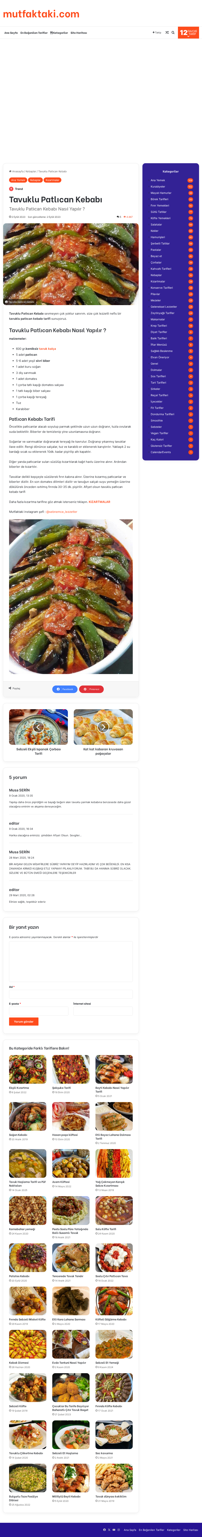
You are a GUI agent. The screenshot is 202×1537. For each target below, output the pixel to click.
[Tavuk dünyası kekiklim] (114, 1478)
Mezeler (156, 300)
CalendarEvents (161, 452)
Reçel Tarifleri (159, 395)
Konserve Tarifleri (162, 287)
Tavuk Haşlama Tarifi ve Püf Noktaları (27, 1183)
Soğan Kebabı (18, 1134)
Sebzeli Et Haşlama (65, 1453)
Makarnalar (158, 319)
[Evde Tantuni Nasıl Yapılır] (71, 1344)
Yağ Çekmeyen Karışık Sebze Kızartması (110, 1183)
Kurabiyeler (158, 186)
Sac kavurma (104, 1453)
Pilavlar (155, 294)
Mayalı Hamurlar (161, 192)
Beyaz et (156, 256)
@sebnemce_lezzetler (61, 512)
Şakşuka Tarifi (61, 1087)
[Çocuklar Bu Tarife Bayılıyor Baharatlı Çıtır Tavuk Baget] (71, 1387)
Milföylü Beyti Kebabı (66, 1496)
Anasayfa (17, 171)
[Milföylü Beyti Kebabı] (71, 1478)
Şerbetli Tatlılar (160, 243)
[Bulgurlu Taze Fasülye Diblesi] (27, 1478)
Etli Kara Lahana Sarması (68, 1319)
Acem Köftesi (61, 1182)
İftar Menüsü (159, 344)
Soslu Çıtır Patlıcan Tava (111, 1276)
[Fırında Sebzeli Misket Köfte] (27, 1301)
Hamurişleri (158, 237)
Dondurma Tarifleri (162, 414)
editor (14, 823)
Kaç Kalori (157, 439)
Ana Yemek (18, 180)
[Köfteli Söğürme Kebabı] (114, 1301)
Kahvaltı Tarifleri (161, 268)
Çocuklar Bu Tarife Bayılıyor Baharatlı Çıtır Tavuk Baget (70, 1408)
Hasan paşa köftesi (65, 1134)
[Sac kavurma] (114, 1434)
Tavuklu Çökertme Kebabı (26, 1453)
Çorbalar (156, 262)
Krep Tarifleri (159, 325)
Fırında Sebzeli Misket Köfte (27, 1319)
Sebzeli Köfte (17, 1406)
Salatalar (156, 224)
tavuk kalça (47, 349)
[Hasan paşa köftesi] (71, 1116)
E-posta (15, 1003)
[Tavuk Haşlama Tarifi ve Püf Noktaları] (27, 1163)
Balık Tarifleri (159, 338)
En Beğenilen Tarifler (34, 32)
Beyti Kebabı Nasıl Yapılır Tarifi (112, 1089)
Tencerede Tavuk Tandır (67, 1276)
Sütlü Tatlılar (158, 211)
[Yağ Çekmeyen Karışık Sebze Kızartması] (114, 1163)
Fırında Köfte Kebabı (108, 1406)
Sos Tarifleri (158, 376)
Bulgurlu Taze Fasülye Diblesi (23, 1498)
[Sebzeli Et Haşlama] (71, 1434)
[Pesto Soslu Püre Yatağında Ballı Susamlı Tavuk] (71, 1210)
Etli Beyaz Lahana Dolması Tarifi (113, 1136)
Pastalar (156, 249)
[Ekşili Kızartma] (27, 1069)
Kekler (154, 230)
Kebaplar (31, 171)
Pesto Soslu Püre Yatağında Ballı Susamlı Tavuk (70, 1231)
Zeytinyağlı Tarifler (162, 313)
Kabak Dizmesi (19, 1362)
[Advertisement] (101, 70)
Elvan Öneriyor (160, 357)
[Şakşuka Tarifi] (71, 1069)
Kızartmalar (52, 180)
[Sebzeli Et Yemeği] (114, 1344)
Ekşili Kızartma (19, 1087)
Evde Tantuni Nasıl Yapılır (69, 1362)
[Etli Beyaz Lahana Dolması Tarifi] (114, 1116)
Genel (154, 363)
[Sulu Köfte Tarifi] (114, 1210)
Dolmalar (156, 370)
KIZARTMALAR (99, 502)
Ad (12, 986)
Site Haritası (79, 32)
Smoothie (157, 420)
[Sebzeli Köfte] (27, 1387)
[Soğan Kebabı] (27, 1116)
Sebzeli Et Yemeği (107, 1362)
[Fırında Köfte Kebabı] (114, 1387)
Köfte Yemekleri (160, 218)
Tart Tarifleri (158, 382)
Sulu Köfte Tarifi (105, 1229)
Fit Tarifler (157, 407)
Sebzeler (156, 426)
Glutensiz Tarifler (161, 445)
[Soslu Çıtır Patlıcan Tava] (114, 1257)
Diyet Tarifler (159, 332)
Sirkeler (155, 388)
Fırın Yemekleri (160, 205)
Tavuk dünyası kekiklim (110, 1496)
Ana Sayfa (11, 32)
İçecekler (156, 401)
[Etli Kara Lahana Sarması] (71, 1301)
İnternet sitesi (82, 1003)
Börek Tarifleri (159, 199)
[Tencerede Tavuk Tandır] (71, 1257)
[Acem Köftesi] (71, 1163)
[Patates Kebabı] (27, 1257)
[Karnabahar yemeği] (27, 1210)
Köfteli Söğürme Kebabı (110, 1319)
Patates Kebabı (19, 1276)
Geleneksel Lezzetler (164, 306)
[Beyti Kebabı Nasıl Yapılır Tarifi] (114, 1069)
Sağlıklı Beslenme (162, 351)
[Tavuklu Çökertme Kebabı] (27, 1434)
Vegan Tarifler (159, 433)
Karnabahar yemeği (22, 1229)
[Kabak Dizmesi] (27, 1344)
